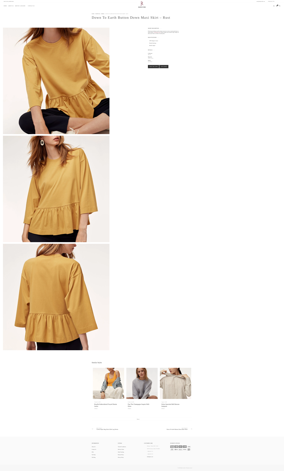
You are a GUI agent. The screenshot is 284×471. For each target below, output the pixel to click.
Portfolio (97, 13)
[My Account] (274, 6)
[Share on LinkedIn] (145, 419)
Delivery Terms (121, 449)
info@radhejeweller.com (261, 1)
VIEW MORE (164, 66)
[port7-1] (56, 81)
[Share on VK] (146, 419)
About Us (11, 5)
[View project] (108, 383)
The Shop (94, 454)
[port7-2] (56, 297)
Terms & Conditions (122, 446)
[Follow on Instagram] (279, 1)
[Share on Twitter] (142, 419)
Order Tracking (121, 452)
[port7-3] (56, 189)
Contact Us (31, 5)
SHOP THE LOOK (153, 66)
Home (5, 5)
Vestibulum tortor (157, 32)
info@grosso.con (150, 456)
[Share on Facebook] (140, 419)
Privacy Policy (121, 457)
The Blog (93, 457)
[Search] (279, 6)
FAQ (92, 452)
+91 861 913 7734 (271, 1)
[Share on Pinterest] (143, 419)
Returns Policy (121, 454)
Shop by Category (20, 5)
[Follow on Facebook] (276, 1)
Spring (102, 13)
